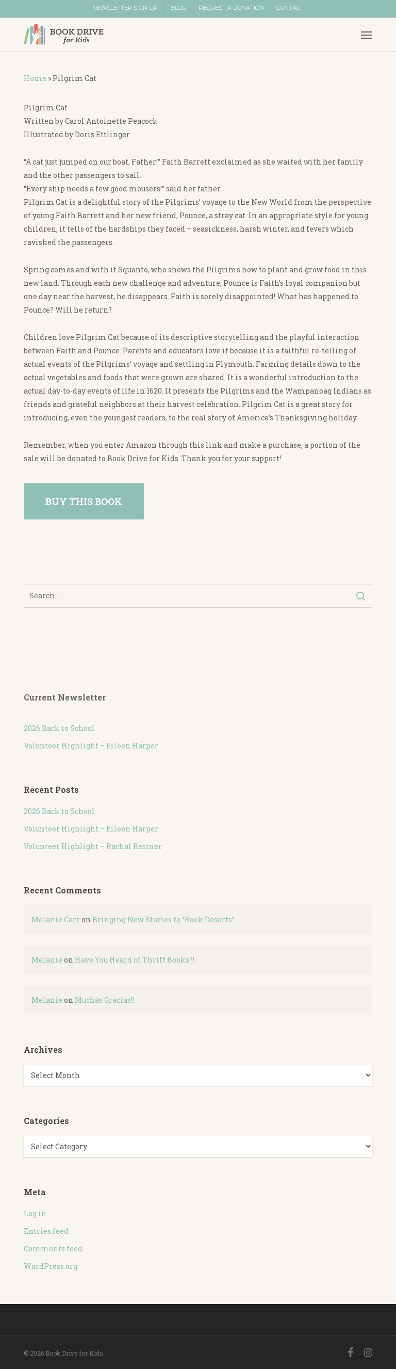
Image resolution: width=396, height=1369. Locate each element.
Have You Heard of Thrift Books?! (134, 960)
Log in (35, 1213)
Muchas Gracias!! (104, 1000)
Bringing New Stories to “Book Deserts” (163, 919)
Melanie (46, 960)
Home (35, 78)
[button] (366, 34)
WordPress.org (50, 1266)
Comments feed (53, 1248)
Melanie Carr (55, 919)
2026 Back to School (59, 728)
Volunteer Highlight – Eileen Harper (91, 746)
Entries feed (46, 1231)
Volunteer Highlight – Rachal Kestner (93, 846)
